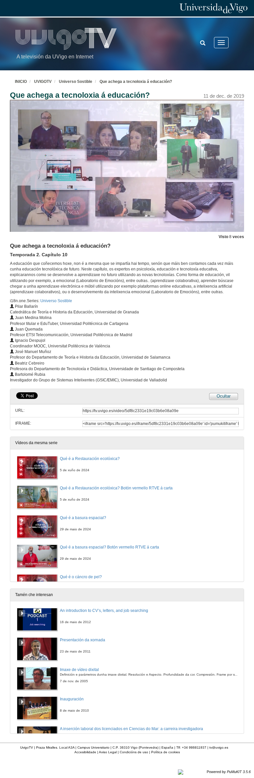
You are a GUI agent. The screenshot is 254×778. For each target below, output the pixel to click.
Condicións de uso (134, 752)
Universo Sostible (75, 81)
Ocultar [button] (224, 396)
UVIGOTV (43, 81)
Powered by (229, 772)
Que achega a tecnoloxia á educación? (136, 81)
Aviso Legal (108, 752)
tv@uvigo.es (218, 747)
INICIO (21, 81)
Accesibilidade (85, 752)
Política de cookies (165, 752)
